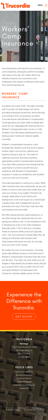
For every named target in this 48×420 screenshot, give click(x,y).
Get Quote (24, 316)
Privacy (23, 408)
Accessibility (33, 410)
